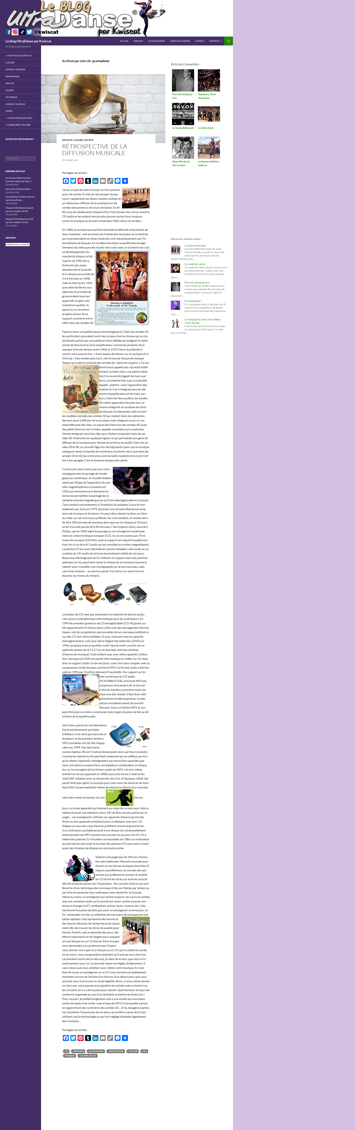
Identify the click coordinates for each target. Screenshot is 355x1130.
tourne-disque (88, 1055)
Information (12, 76)
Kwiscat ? (138, 41)
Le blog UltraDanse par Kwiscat (28, 41)
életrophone (96, 1051)
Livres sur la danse (180, 41)
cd (66, 1051)
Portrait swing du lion (197, 282)
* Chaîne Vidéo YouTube (18, 125)
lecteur (133, 1051)
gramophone (116, 1051)
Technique (11, 97)
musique (70, 1055)
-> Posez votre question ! (19, 118)
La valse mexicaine (195, 245)
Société (88, 140)
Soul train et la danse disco (18, 189)
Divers (9, 111)
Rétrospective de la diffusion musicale (94, 149)
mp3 (145, 1051)
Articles (67, 140)
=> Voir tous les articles (19, 55)
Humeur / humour (15, 69)
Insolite (10, 83)
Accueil (124, 41)
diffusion (78, 1051)
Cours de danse (156, 41)
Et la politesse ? (193, 300)
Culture (78, 140)
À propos (214, 41)
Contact (199, 41)
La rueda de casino (195, 264)
